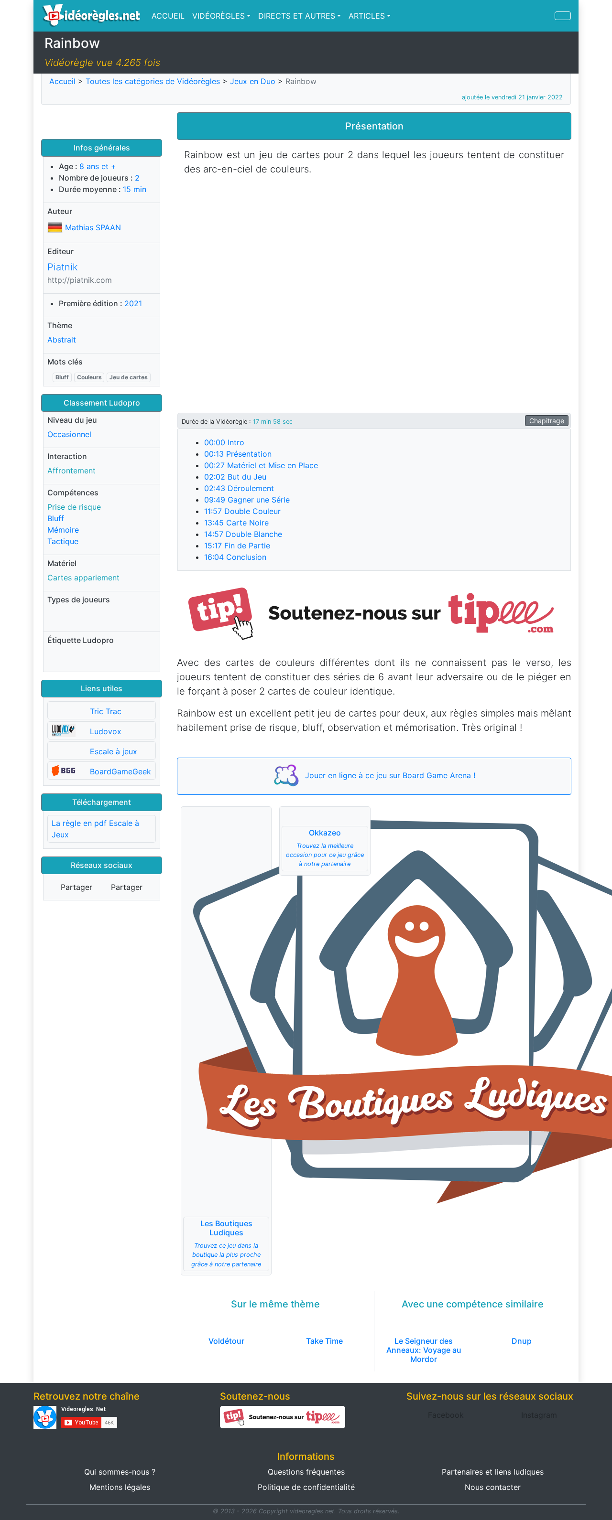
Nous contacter (493, 1487)
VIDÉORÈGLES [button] (218, 16)
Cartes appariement (83, 577)
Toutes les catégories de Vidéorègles (153, 81)
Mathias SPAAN (93, 227)
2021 (133, 303)
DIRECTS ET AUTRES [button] (296, 16)
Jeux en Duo (252, 81)
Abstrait (61, 339)
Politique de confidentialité (306, 1487)
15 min (134, 189)
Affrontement (71, 470)
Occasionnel (69, 434)
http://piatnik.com (79, 280)
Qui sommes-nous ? (119, 1472)
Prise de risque (74, 507)
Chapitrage (546, 421)
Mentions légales (119, 1487)
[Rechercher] (563, 15)
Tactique (62, 541)
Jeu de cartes (128, 377)
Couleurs (89, 377)
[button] (374, 612)
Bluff (62, 377)
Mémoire (63, 530)
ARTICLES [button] (367, 16)
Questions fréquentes (306, 1472)
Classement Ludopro (102, 402)
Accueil (62, 81)
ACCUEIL (168, 16)
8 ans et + (97, 166)
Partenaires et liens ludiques (493, 1472)
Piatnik (62, 267)
